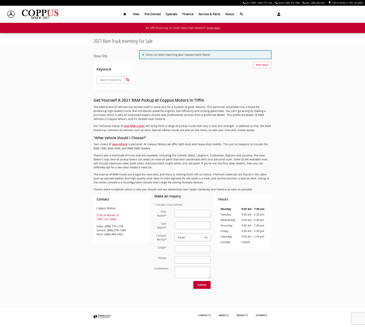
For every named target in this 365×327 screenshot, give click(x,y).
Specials (171, 14)
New (136, 14)
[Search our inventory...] (127, 79)
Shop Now (213, 28)
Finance (188, 14)
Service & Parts (209, 14)
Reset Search (262, 65)
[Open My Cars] (278, 14)
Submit (202, 284)
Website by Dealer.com (102, 317)
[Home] (11, 14)
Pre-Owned (152, 14)
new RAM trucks (134, 125)
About (229, 14)
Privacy (241, 315)
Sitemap (260, 315)
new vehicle (119, 144)
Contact (203, 315)
